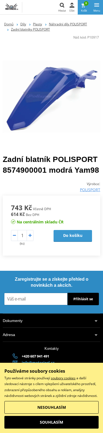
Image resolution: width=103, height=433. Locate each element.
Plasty (37, 24)
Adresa (9, 334)
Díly (23, 24)
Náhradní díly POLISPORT (68, 24)
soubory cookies (63, 378)
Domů (8, 24)
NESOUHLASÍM (51, 407)
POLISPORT (90, 189)
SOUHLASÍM (51, 422)
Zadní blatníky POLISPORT (30, 29)
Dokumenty (13, 320)
